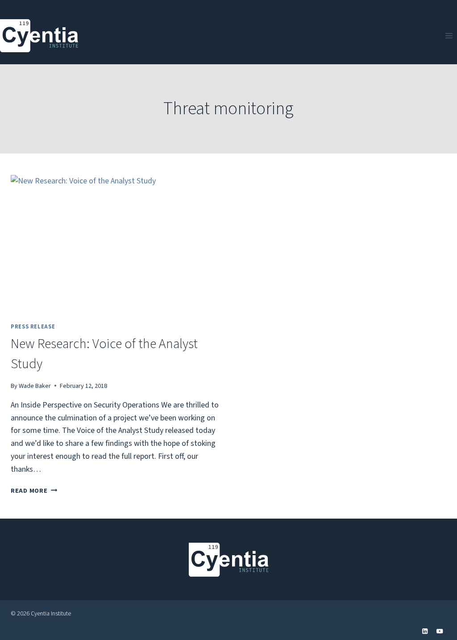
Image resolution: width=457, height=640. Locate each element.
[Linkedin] (425, 631)
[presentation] (115, 244)
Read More (34, 490)
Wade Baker (35, 386)
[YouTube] (439, 631)
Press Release (33, 327)
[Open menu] (448, 35)
